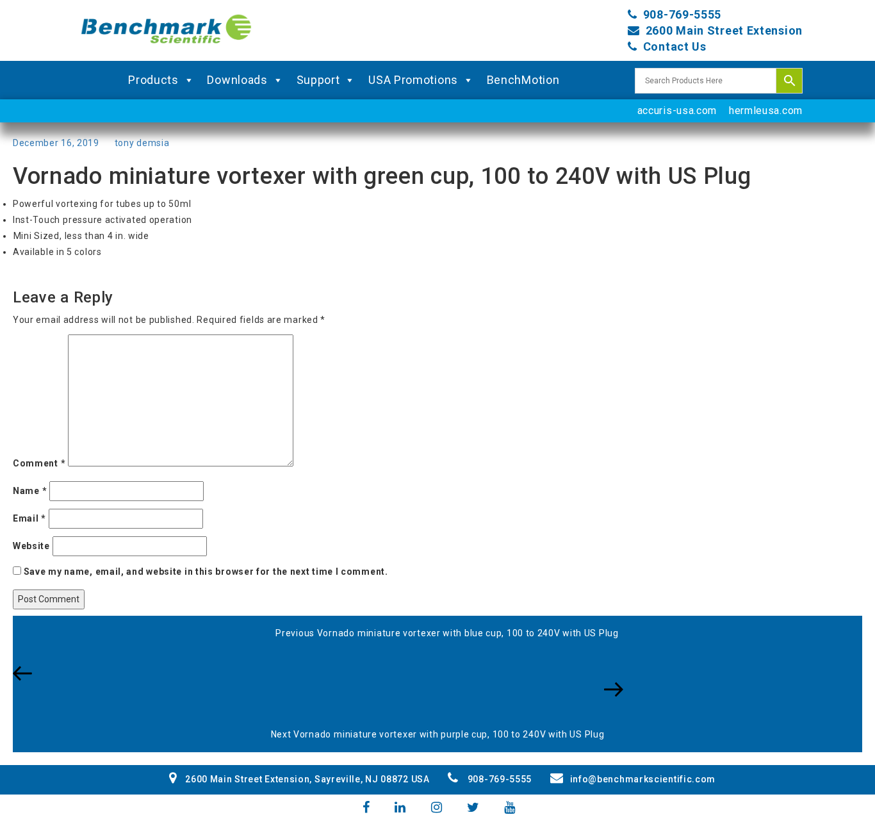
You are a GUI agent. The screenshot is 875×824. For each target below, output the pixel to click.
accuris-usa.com (677, 110)
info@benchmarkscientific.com (643, 779)
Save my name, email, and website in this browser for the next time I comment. (206, 571)
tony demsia (142, 143)
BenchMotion (523, 80)
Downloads (237, 80)
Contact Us (675, 46)
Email (29, 518)
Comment (39, 463)
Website (31, 546)
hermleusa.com (766, 110)
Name (30, 491)
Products (153, 80)
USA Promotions (413, 80)
